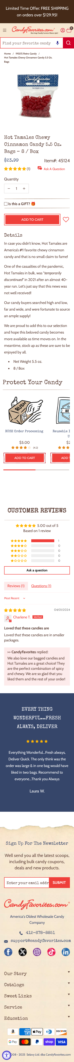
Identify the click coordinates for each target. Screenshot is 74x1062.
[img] (15, 610)
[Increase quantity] (24, 188)
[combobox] (37, 42)
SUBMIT (59, 882)
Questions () (41, 586)
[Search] (68, 42)
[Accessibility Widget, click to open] (6, 1055)
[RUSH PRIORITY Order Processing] (24, 410)
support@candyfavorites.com (41, 941)
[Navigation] (4, 30)
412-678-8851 (40, 933)
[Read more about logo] (37, 910)
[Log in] (62, 30)
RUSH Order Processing (24, 431)
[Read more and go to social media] (8, 952)
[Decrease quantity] (8, 188)
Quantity (11, 179)
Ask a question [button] (37, 570)
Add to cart (24, 458)
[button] (57, 42)
